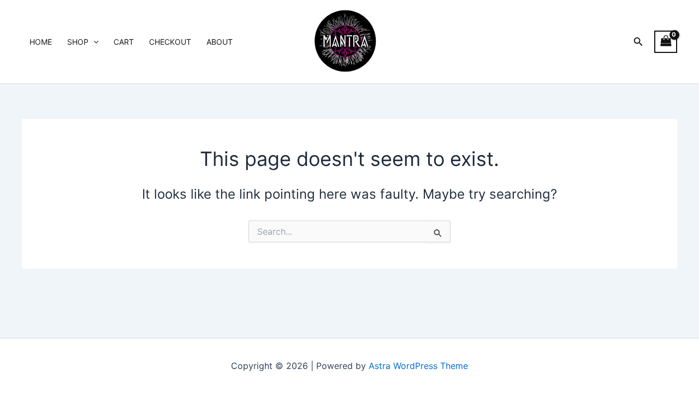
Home (40, 41)
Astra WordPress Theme (418, 365)
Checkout (170, 41)
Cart (124, 41)
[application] (93, 42)
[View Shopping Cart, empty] (665, 42)
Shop (77, 41)
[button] (638, 42)
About (219, 41)
